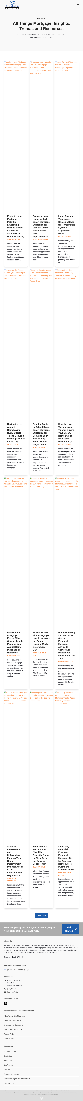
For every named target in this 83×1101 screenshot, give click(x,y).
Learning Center (10, 1051)
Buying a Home (64, 237)
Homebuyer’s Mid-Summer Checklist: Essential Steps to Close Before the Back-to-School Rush (41, 855)
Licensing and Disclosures (13, 1025)
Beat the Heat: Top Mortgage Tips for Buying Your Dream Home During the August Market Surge (66, 433)
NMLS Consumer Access (13, 1029)
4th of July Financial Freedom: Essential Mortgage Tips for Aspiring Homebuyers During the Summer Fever (66, 858)
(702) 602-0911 (12, 989)
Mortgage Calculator (11, 1074)
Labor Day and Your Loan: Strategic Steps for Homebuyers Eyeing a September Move (66, 225)
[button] (78, 5)
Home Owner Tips (65, 662)
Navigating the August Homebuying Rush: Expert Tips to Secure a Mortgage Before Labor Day (16, 433)
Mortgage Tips (13, 239)
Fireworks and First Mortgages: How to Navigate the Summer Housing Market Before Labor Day (41, 641)
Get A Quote (8, 1065)
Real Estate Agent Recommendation (17, 1079)
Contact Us (8, 1056)
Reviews (7, 1070)
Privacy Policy (9, 1034)
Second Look (9, 1083)
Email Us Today (13, 992)
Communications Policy (12, 1020)
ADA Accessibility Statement (14, 1016)
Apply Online (8, 1060)
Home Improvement (41, 239)
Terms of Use (9, 1039)
